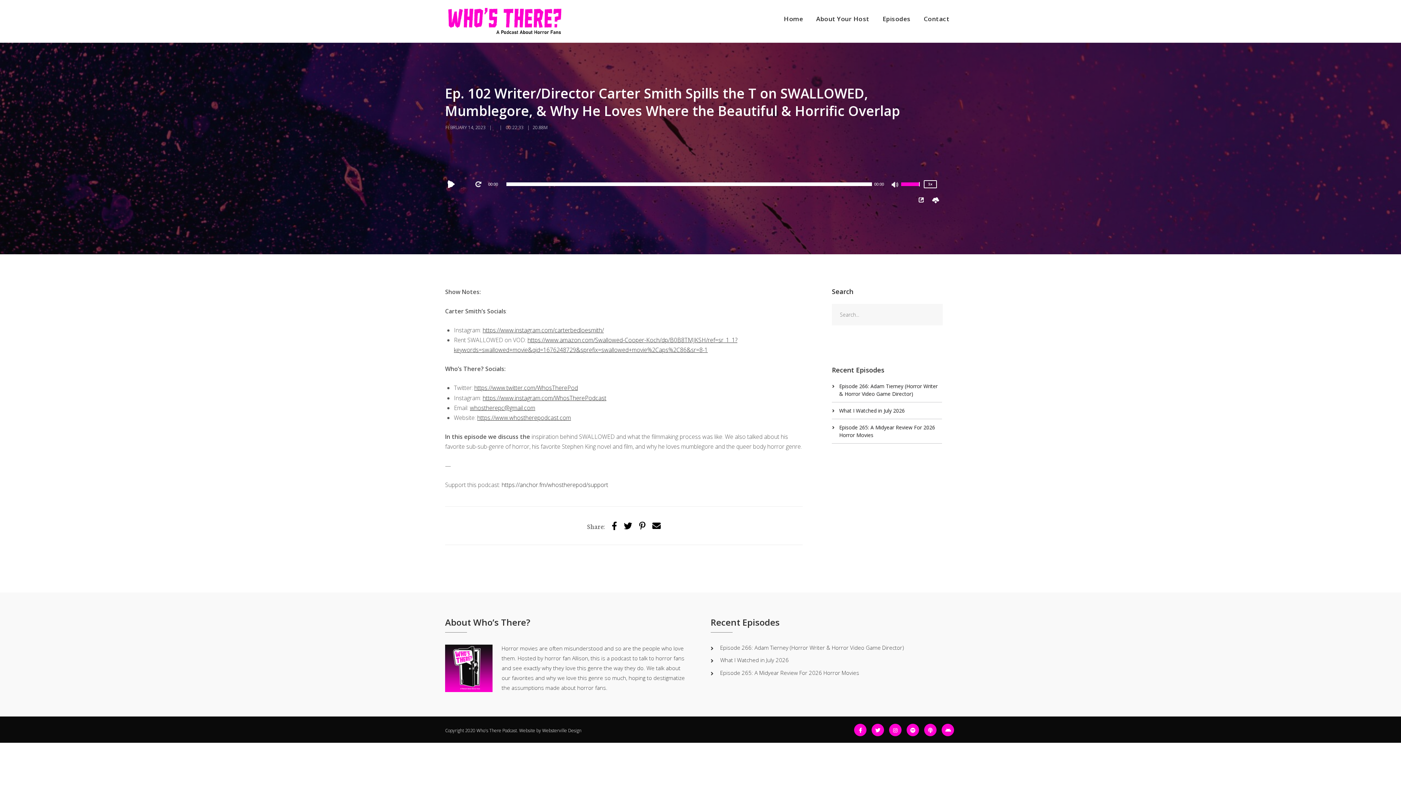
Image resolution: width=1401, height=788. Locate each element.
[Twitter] (628, 525)
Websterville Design (562, 730)
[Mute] (895, 185)
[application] (689, 184)
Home (793, 19)
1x (930, 184)
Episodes (897, 19)
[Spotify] (913, 730)
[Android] (948, 730)
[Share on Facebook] (614, 525)
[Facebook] (860, 730)
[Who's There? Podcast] (504, 21)
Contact (937, 19)
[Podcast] (930, 730)
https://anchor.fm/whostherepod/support (555, 485)
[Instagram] (895, 730)
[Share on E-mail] (656, 525)
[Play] (452, 184)
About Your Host (842, 19)
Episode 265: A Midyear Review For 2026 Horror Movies (789, 672)
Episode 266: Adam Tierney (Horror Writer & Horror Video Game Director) (812, 647)
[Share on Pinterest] (642, 525)
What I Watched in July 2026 (872, 410)
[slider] (911, 189)
